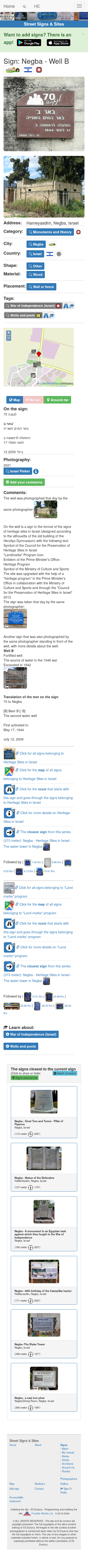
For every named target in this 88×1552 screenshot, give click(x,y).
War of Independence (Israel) (32, 1034)
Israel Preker (19, 471)
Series (65, 1456)
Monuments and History (52, 232)
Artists (65, 1460)
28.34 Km (47, 1005)
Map (16, 399)
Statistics (40, 1483)
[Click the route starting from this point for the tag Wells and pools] (46, 314)
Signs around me (26, 1078)
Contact (39, 1488)
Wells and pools (22, 1046)
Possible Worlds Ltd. (42, 1513)
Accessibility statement (16, 1499)
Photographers (68, 1479)
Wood (37, 274)
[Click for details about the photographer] (36, 471)
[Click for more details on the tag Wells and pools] (52, 314)
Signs (63, 1445)
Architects (67, 1463)
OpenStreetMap (49, 383)
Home (9, 6)
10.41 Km (49, 871)
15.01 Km (37, 996)
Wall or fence (43, 286)
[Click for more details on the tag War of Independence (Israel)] (71, 305)
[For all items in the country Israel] (28, 68)
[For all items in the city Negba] (12, 68)
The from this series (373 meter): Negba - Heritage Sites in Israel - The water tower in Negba (38, 839)
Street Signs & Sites (44, 24)
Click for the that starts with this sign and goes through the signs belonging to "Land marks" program (38, 930)
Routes (66, 1471)
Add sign (14, 1488)
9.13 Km (28, 871)
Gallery (64, 1483)
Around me (68, 1467)
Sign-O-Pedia (66, 1490)
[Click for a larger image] (44, 114)
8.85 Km (56, 862)
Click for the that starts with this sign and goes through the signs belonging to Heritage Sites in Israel (38, 796)
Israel (37, 253)
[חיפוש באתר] (24, 6)
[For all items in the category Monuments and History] (39, 68)
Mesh (65, 1448)
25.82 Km (25, 1005)
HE (37, 6)
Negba (37, 244)
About (38, 1445)
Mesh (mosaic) (66, 1073)
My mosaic (68, 1452)
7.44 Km (36, 862)
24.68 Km (58, 996)
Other (37, 266)
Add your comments (25, 482)
